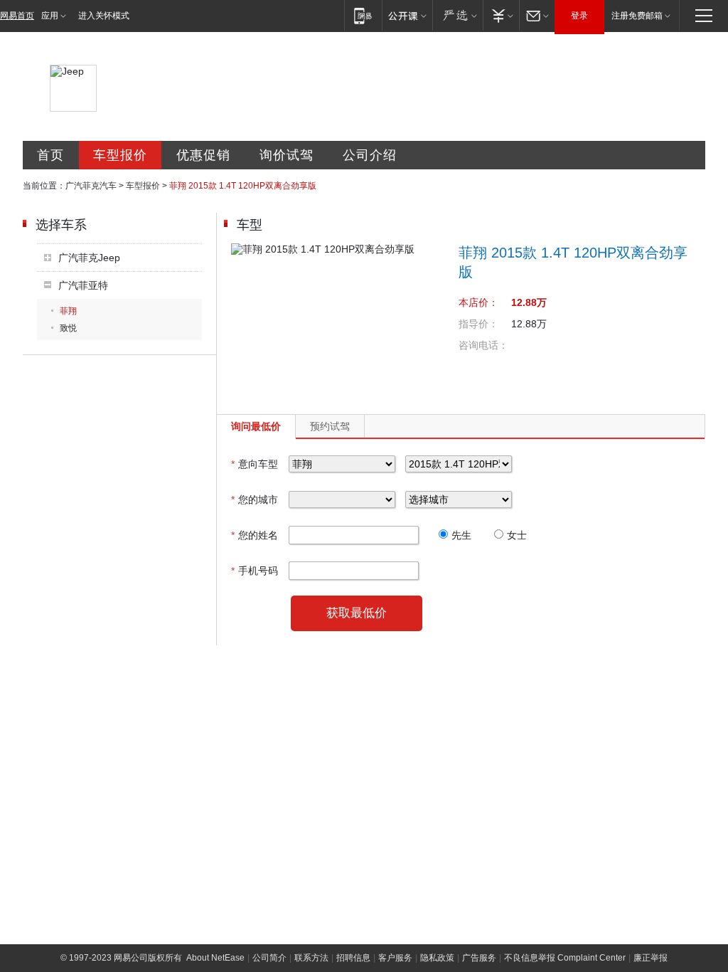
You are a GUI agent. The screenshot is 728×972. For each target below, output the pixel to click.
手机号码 (254, 570)
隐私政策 (437, 958)
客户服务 (395, 958)
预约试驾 (330, 426)
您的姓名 (254, 535)
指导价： (478, 323)
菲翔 (68, 311)
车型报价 (120, 155)
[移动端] (363, 15)
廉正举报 (650, 958)
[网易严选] (457, 15)
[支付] (501, 15)
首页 (50, 155)
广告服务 (479, 958)
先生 (461, 535)
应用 (49, 16)
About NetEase (215, 958)
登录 (579, 16)
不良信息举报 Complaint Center (565, 958)
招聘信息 (353, 958)
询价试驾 (286, 155)
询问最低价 (256, 426)
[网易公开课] (407, 15)
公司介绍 (370, 155)
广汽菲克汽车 (91, 186)
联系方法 (311, 958)
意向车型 (254, 464)
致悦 (68, 328)
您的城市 (254, 499)
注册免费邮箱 (637, 16)
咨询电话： (483, 345)
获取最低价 (356, 613)
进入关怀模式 (103, 16)
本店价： (478, 302)
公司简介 (269, 958)
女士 (517, 535)
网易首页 (17, 16)
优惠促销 (203, 155)
